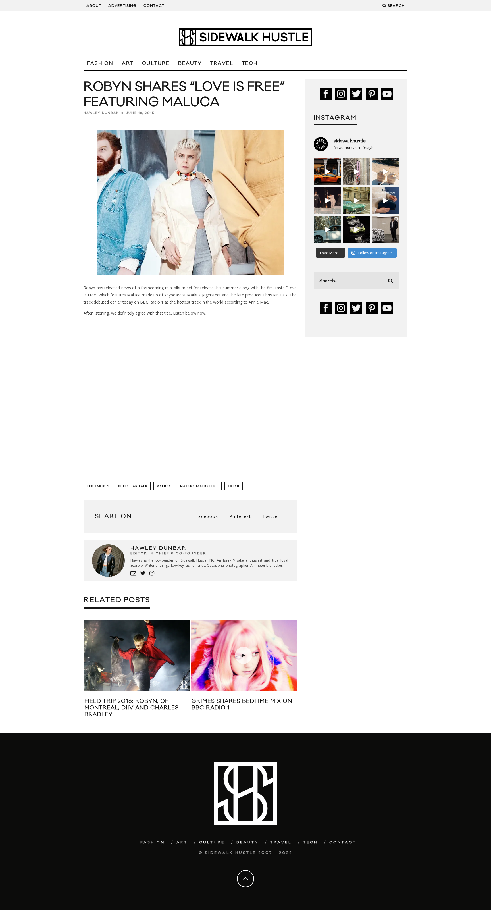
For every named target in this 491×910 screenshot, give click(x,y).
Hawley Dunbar (101, 113)
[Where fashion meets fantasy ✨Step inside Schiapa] (356, 171)
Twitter (271, 516)
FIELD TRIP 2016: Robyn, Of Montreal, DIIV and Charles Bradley (131, 708)
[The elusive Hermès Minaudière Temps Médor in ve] (385, 200)
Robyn (234, 486)
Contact (154, 5)
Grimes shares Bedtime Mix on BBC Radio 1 (242, 704)
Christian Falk (132, 486)
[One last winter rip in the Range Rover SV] (327, 229)
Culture (156, 63)
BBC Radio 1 (98, 486)
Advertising (122, 5)
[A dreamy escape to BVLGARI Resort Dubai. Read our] (385, 171)
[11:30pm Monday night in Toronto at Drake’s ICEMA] (327, 200)
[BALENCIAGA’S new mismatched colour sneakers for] (356, 229)
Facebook (206, 516)
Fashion (100, 63)
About (93, 5)
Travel (221, 63)
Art (128, 63)
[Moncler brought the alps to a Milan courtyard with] (356, 200)
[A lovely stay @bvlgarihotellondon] (327, 171)
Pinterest (240, 516)
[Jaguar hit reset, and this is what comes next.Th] (385, 229)
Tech (250, 63)
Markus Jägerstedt (199, 486)
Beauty (190, 63)
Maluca (164, 486)
